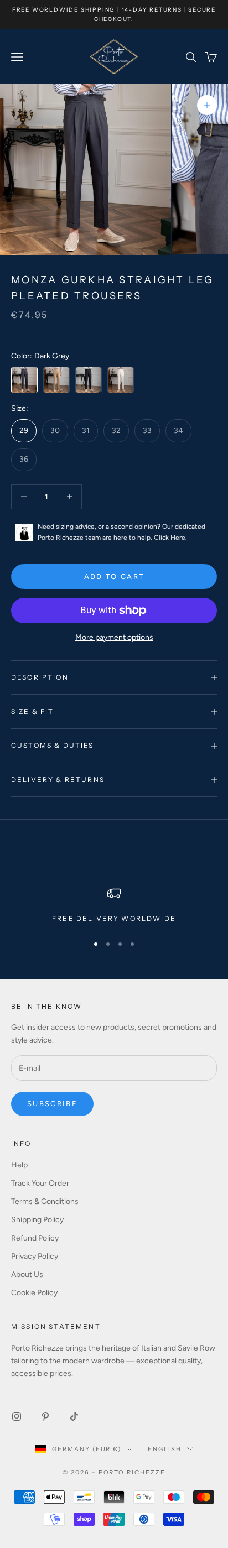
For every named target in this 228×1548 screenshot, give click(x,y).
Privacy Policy (34, 1256)
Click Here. (170, 537)
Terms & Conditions (45, 1201)
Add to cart (114, 576)
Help (19, 1165)
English (165, 1449)
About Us (27, 1274)
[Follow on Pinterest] (45, 1416)
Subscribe (52, 1103)
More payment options (114, 637)
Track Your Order (40, 1183)
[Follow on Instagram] (16, 1416)
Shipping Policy (37, 1219)
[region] (114, 905)
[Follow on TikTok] (74, 1416)
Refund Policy (35, 1238)
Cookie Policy (34, 1292)
